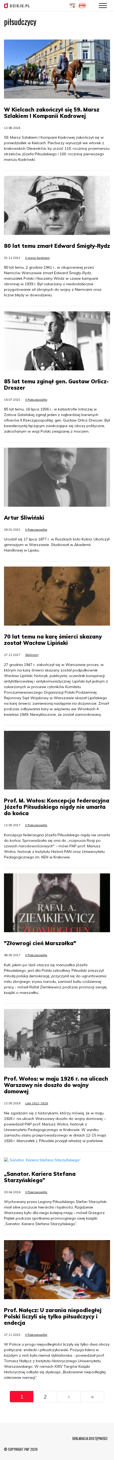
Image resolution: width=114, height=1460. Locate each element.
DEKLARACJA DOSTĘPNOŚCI (89, 1438)
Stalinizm (31, 655)
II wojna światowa (37, 258)
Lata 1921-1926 (36, 1103)
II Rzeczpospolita (36, 400)
